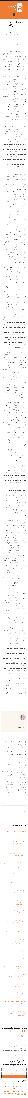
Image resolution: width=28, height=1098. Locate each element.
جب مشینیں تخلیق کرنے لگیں (16, 931)
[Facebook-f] (25, 1031)
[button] (14, 14)
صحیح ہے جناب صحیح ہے (18, 993)
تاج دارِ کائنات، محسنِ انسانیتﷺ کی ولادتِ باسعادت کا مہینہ (21, 773)
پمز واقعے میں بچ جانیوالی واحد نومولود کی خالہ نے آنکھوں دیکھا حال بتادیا (8, 742)
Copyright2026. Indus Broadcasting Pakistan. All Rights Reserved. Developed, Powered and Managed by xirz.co (14, 1093)
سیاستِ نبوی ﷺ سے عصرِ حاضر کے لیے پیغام (8, 752)
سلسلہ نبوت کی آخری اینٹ (9, 761)
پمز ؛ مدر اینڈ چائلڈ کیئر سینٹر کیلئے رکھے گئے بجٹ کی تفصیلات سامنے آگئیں (20, 742)
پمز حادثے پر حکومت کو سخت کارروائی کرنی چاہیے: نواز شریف (20, 753)
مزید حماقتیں (21, 958)
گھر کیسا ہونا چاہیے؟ (21, 781)
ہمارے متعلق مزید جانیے (19, 1055)
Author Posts (21, 727)
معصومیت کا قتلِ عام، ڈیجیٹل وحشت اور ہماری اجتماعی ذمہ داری (20, 763)
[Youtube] (18, 1031)
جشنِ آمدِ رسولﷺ (20, 974)
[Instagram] (9, 1031)
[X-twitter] (21, 1031)
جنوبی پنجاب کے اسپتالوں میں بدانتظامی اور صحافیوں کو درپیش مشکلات (15, 1013)
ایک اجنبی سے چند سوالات (17, 882)
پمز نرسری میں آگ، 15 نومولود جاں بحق (7, 772)
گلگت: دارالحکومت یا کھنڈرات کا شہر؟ (8, 789)
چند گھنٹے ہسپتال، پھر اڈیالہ (14, 966)
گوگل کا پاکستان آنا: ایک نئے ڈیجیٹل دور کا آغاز (21, 790)
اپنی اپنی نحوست (20, 984)
